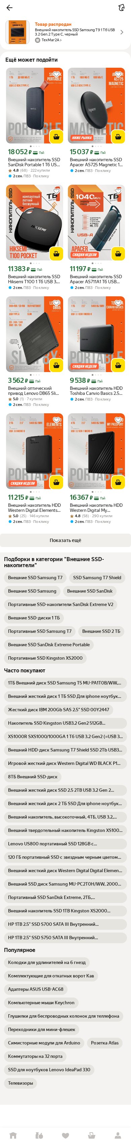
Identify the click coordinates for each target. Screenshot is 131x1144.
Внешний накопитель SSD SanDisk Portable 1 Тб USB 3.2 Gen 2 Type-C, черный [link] (34, 162)
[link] (35, 578)
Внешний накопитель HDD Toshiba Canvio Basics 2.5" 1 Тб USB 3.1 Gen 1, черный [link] (96, 391)
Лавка (39, 1136)
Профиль (118, 1136)
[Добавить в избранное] (56, 74)
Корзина (92, 1136)
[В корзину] (56, 136)
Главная (13, 1136)
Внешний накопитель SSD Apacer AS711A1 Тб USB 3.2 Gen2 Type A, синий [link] (96, 279)
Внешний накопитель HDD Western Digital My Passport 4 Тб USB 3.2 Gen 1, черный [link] (96, 508)
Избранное (65, 1136)
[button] (9, 8)
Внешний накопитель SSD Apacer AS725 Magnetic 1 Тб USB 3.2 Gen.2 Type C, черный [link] (96, 162)
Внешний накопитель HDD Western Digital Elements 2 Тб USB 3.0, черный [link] (34, 508)
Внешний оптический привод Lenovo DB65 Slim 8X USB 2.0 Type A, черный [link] (33, 391)
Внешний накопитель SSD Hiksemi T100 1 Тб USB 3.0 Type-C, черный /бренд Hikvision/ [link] (34, 279)
